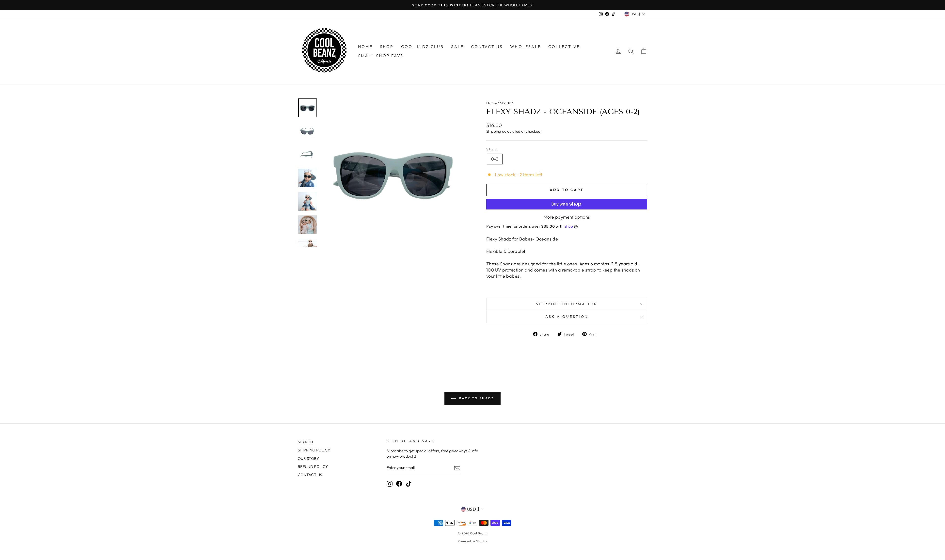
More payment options (567, 217)
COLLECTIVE (564, 46)
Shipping (493, 131)
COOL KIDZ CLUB (422, 46)
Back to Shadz (476, 398)
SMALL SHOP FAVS (380, 55)
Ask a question (566, 316)
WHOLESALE (525, 46)
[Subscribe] (457, 467)
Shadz (505, 103)
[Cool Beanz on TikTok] (409, 484)
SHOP (387, 46)
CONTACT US (487, 46)
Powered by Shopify (472, 541)
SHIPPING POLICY (314, 450)
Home (491, 103)
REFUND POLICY (313, 466)
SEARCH (305, 442)
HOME (365, 46)
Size (491, 149)
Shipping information (567, 304)
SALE (457, 46)
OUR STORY (308, 458)
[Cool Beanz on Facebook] (399, 484)
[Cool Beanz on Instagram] (390, 484)
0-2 (494, 159)
